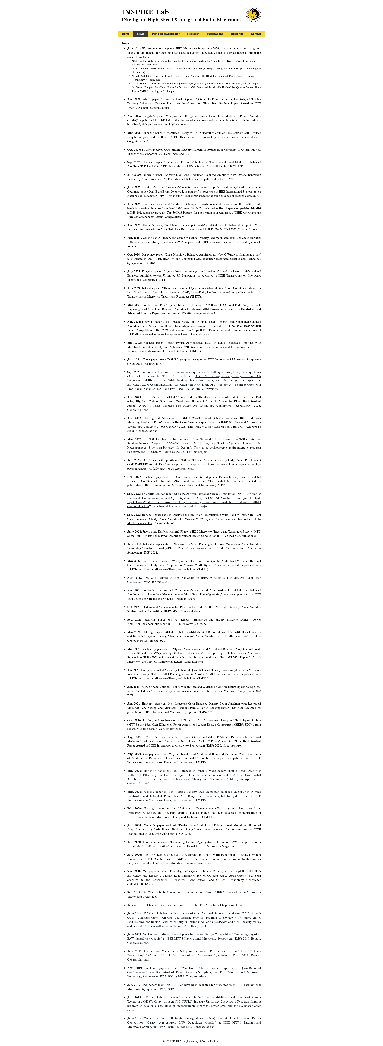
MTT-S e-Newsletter (139, 523)
